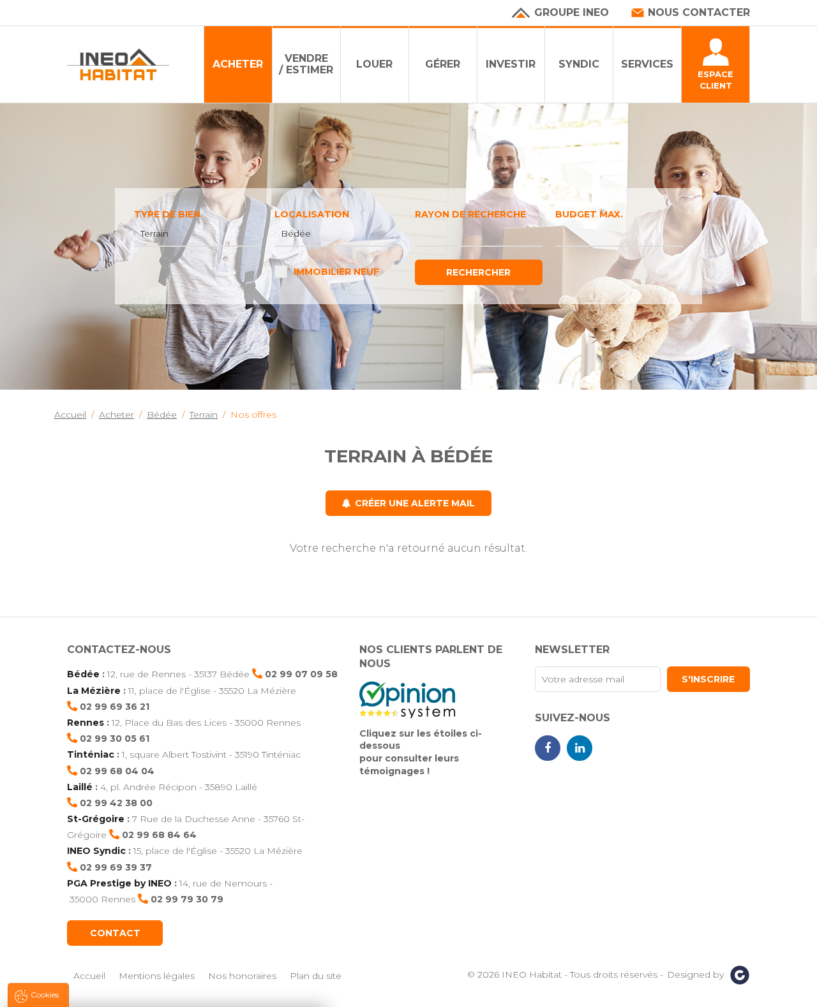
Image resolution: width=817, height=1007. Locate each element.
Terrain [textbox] (154, 233)
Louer (374, 64)
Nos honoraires (242, 975)
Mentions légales (157, 975)
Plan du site (315, 975)
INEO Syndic (96, 850)
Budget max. (589, 214)
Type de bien (167, 214)
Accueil (89, 975)
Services (647, 64)
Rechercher (478, 272)
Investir (511, 64)
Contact (115, 933)
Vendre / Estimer (306, 64)
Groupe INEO (571, 12)
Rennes (85, 722)
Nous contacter (699, 12)
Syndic (578, 64)
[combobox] (198, 234)
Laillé (80, 787)
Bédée (83, 674)
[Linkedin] (579, 748)
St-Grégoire (95, 819)
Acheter (238, 64)
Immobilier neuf (336, 271)
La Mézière (94, 690)
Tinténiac (90, 754)
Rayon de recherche (470, 214)
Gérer (442, 64)
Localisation (311, 214)
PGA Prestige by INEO (119, 883)
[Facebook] (547, 748)
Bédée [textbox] (296, 233)
